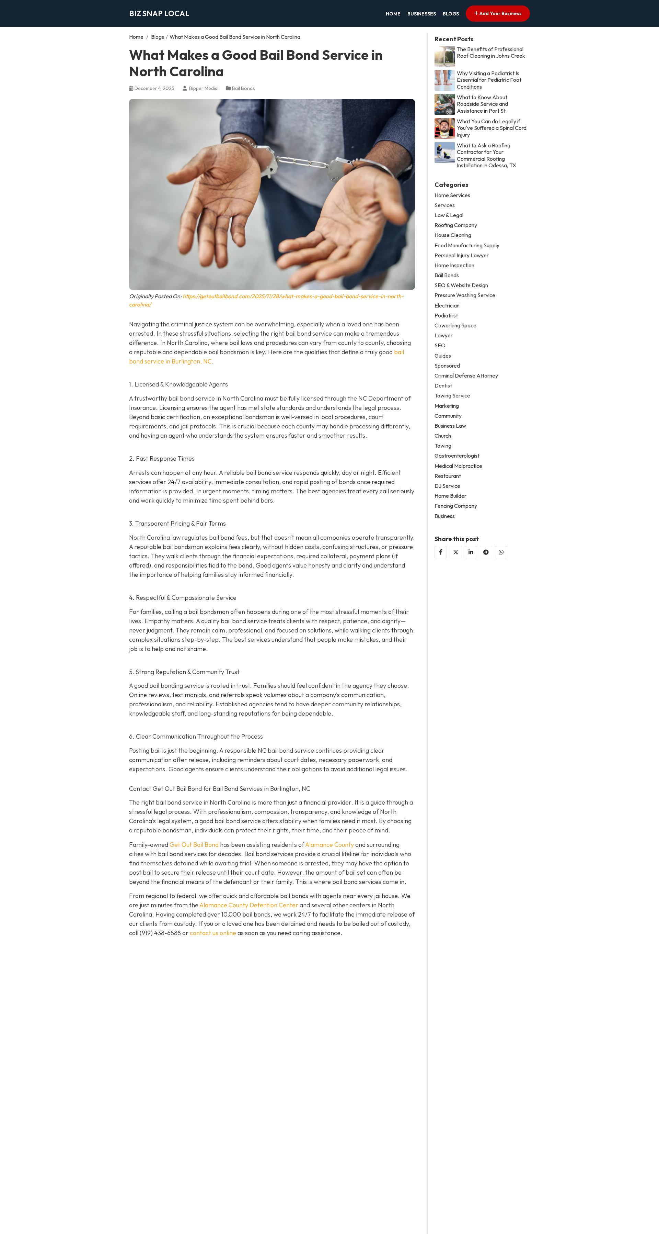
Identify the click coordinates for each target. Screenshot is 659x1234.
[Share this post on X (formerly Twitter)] (456, 552)
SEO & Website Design (461, 285)
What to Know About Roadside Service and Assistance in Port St (482, 104)
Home (393, 14)
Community (448, 416)
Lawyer (444, 335)
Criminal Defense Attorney (466, 375)
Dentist (443, 385)
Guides (443, 355)
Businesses (421, 14)
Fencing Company (456, 506)
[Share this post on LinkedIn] (471, 552)
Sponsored (447, 365)
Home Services (452, 195)
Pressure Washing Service (465, 295)
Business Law (450, 426)
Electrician (447, 305)
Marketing (447, 405)
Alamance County (329, 845)
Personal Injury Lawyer (462, 255)
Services (445, 205)
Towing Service (452, 395)
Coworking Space (455, 325)
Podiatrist (446, 315)
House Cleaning (453, 235)
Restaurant (448, 476)
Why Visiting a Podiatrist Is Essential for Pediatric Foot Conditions (489, 80)
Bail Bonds (243, 88)
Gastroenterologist (457, 455)
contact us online (213, 933)
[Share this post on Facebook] (441, 552)
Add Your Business (500, 13)
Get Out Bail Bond (194, 845)
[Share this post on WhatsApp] (501, 552)
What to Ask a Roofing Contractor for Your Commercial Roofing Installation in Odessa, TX (486, 155)
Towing (443, 445)
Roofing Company (456, 225)
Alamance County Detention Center (248, 905)
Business (445, 516)
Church (443, 436)
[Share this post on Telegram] (486, 552)
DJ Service (447, 486)
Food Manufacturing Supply (467, 245)
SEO (440, 345)
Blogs (451, 14)
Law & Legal (449, 215)
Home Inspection (454, 265)
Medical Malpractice (458, 466)
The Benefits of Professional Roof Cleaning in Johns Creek (491, 52)
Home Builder (450, 496)
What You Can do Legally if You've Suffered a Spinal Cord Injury (492, 128)
